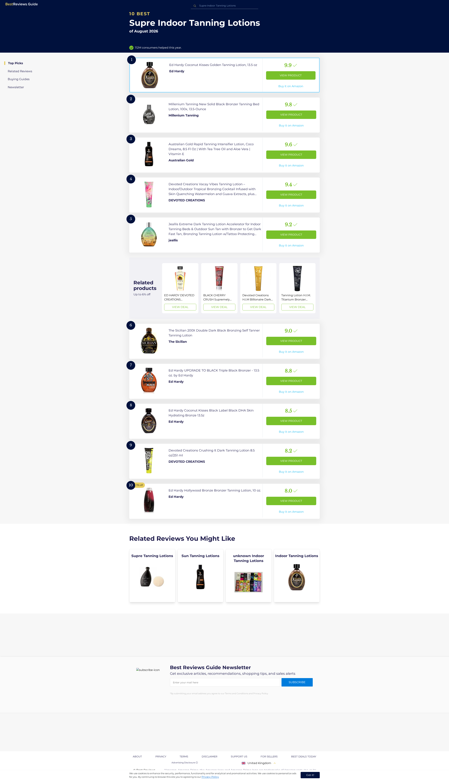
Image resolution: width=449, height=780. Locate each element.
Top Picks (15, 63)
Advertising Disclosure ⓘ (185, 762)
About (137, 756)
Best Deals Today (303, 756)
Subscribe (297, 682)
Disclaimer (209, 756)
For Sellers (269, 756)
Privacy (160, 756)
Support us (239, 756)
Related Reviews (20, 71)
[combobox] (224, 5)
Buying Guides (18, 79)
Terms (184, 756)
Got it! (310, 775)
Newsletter (16, 87)
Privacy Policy (210, 776)
